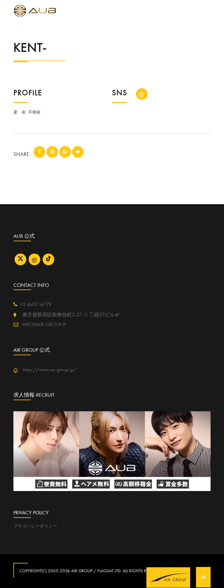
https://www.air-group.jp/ (47, 370)
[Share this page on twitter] (78, 152)
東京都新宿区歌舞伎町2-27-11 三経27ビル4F (68, 315)
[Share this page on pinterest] (52, 152)
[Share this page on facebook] (39, 152)
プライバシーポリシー (35, 526)
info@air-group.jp (43, 325)
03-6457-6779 (36, 305)
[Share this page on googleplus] (65, 152)
